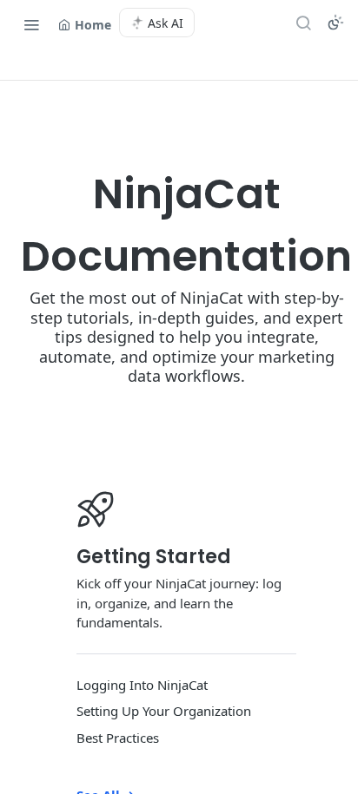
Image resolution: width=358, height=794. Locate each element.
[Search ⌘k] (303, 22)
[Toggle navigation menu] (31, 24)
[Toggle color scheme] (335, 22)
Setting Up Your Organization (163, 710)
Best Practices (117, 737)
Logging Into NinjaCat (142, 684)
